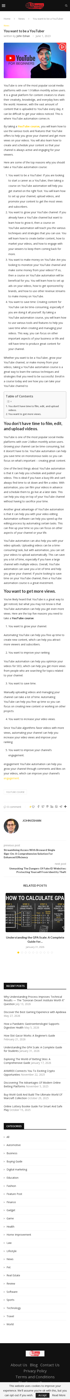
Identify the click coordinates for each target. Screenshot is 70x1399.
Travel (10, 1316)
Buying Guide (14, 1161)
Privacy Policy (35, 1370)
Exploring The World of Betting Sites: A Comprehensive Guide (27, 1061)
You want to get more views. (24, 414)
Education (12, 1177)
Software (12, 1291)
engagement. (12, 778)
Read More (59, 1395)
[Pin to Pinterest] (47, 807)
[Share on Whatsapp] (56, 807)
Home (7, 18)
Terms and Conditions (35, 1376)
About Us (19, 1364)
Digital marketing (17, 1169)
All (8, 1137)
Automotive (14, 1145)
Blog (34, 1364)
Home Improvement (19, 1234)
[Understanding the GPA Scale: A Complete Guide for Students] (35, 912)
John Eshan (23, 36)
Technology (14, 1308)
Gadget (11, 1210)
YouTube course (15, 792)
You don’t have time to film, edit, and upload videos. (33, 408)
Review (11, 1283)
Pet (9, 1267)
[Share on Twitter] (43, 807)
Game (10, 1218)
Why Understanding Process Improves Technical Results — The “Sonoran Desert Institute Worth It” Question (34, 1000)
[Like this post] (33, 807)
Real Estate (13, 1275)
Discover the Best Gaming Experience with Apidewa (35, 1012)
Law (9, 1243)
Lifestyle (12, 1251)
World (10, 1324)
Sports (10, 1300)
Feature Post (14, 1194)
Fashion (11, 1186)
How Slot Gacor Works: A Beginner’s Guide (29, 1035)
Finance (11, 1202)
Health (10, 1226)
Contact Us (50, 1364)
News (21, 18)
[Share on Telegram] (61, 807)
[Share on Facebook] (38, 807)
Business (12, 1153)
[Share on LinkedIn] (52, 807)
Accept (42, 1395)
